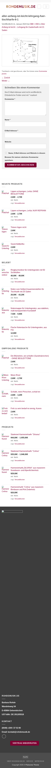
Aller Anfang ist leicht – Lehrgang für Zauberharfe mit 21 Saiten (23, 27)
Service (29, 761)
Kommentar (10, 99)
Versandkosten (19, 203)
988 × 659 (34, 24)
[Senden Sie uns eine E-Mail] (4, 736)
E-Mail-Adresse (11, 131)
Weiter (6, 81)
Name (7, 120)
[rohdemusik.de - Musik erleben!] (20, 6)
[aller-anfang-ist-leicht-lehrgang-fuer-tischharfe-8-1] (25, 50)
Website (8, 142)
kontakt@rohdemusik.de (19, 732)
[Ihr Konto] (39, 6)
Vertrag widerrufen (25, 743)
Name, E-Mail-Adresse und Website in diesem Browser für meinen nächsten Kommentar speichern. (25, 156)
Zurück (6, 78)
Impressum (39, 761)
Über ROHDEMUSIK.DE (16, 761)
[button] (3, 6)
